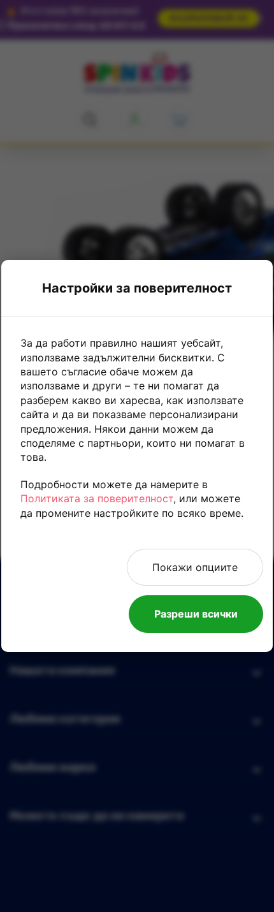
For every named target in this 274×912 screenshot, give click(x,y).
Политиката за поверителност (96, 498)
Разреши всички (196, 613)
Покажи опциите (195, 567)
